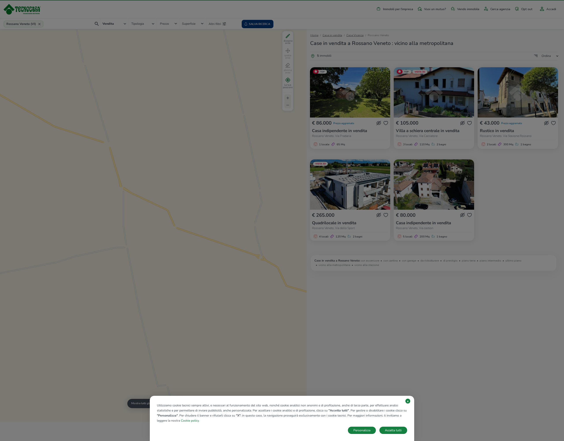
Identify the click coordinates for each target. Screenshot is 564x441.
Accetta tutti (393, 430)
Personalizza (361, 430)
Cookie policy (190, 421)
